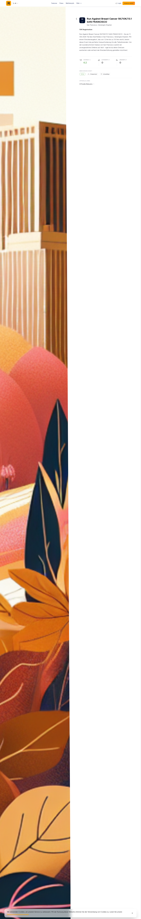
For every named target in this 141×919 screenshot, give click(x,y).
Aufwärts (105, 60)
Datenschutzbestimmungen (18, 914)
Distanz (86, 60)
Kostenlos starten (128, 3)
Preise (61, 3)
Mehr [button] (78, 3)
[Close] (132, 913)
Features (54, 3)
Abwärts (123, 60)
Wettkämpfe (70, 3)
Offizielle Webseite (85, 84)
